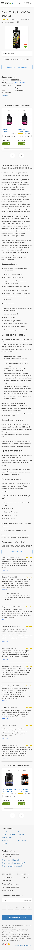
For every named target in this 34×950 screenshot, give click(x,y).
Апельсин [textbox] (9, 136)
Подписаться (27, 900)
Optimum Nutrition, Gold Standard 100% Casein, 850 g (9, 791)
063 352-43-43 (23, 877)
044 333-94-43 (23, 874)
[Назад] (12, 155)
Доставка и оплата (8, 834)
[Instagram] (10, 907)
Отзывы (4, 843)
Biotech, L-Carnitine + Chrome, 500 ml (8, 131)
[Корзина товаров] (31, 3)
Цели (20, 837)
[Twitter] (17, 907)
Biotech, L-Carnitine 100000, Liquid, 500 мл (24, 131)
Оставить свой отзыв (17, 917)
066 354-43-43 (7, 877)
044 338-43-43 (7, 874)
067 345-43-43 (7, 880)
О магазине (22, 834)
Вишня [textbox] (24, 136)
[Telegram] (30, 907)
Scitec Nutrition (20, 83)
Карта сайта (22, 840)
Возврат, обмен (7, 837)
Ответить (5, 570)
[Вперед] (21, 155)
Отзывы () (25, 19)
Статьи (4, 831)
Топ (19, 831)
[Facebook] (4, 907)
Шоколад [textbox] (9, 796)
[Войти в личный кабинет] (24, 3)
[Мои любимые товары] (27, 3)
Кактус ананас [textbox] (8, 54)
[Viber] (23, 907)
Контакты (5, 840)
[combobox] (17, 53)
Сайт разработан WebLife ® (23, 945)
